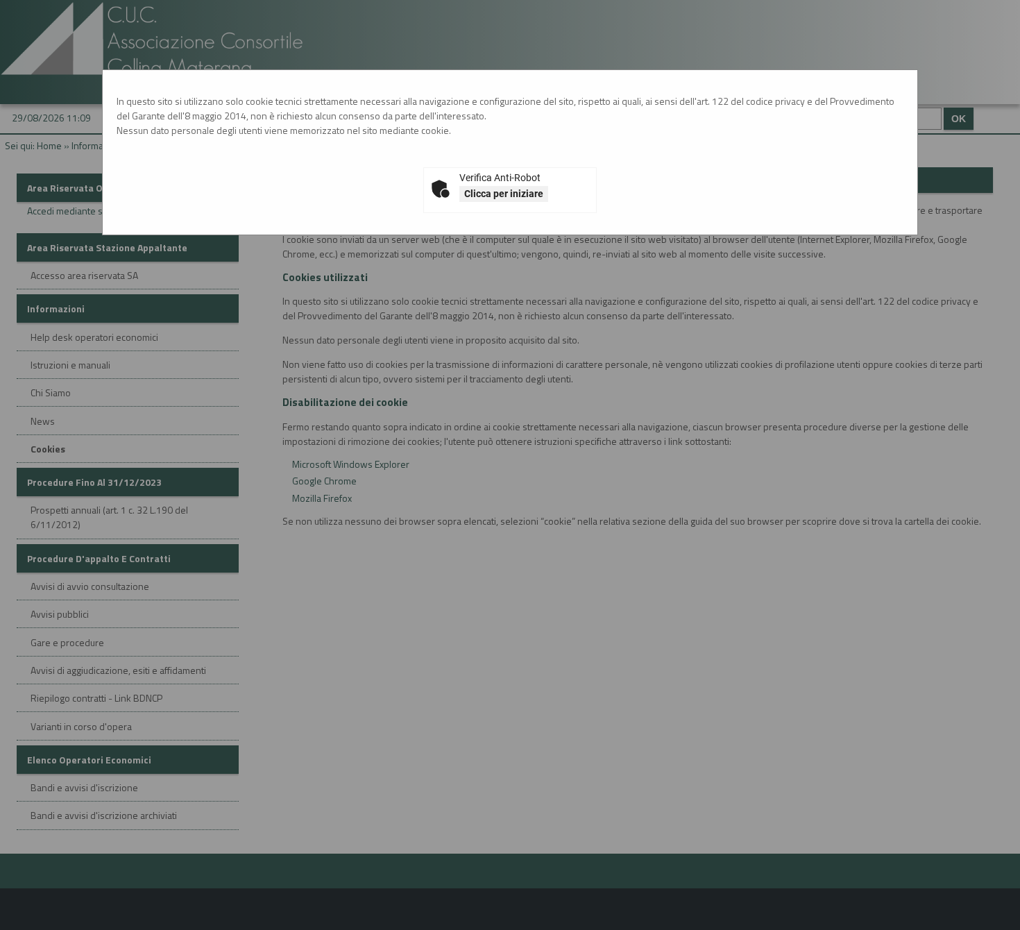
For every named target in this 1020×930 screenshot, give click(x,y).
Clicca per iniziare (503, 193)
